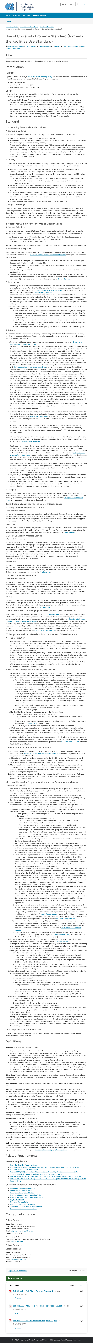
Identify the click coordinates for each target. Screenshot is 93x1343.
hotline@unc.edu (52, 614)
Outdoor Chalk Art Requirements (22, 1204)
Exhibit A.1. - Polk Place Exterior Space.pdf (33, 1291)
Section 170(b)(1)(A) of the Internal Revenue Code (41, 753)
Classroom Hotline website (44, 630)
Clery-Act (56, 46)
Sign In (85, 4)
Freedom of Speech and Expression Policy (26, 1195)
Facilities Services (47, 27)
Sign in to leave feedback (18, 1271)
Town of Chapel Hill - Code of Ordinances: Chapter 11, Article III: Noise (36, 1174)
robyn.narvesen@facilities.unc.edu (23, 1231)
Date (81, 1285)
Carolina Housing (62, 941)
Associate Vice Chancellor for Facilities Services (48, 255)
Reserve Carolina (64, 279)
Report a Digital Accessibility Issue (67, 1340)
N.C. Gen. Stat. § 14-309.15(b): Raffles (24, 1170)
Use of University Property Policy (40, 77)
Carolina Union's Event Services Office (48, 290)
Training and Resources (21, 15)
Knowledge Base (39, 15)
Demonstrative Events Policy (21, 1191)
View (19, 1298)
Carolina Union (69, 532)
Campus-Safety (45, 46)
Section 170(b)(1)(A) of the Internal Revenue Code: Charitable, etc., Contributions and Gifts (44, 1172)
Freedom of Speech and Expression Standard (27, 1197)
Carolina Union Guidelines (38, 416)
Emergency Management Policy (22, 1193)
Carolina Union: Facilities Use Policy (23, 1209)
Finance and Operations (29, 27)
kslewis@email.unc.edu (19, 1259)
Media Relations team (49, 914)
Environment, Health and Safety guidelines (30, 367)
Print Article (16, 1278)
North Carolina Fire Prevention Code (23, 1165)
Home (8, 15)
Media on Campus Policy (65, 919)
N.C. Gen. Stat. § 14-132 (70, 742)
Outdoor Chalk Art (31, 723)
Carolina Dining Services (43, 292)
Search (9, 21)
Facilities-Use (31, 46)
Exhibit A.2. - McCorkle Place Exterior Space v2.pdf (37, 1305)
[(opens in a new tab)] (19, 6)
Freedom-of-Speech (70, 46)
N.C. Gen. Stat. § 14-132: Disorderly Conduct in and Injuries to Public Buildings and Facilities (44, 1167)
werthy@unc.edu (17, 1241)
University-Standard (16, 46)
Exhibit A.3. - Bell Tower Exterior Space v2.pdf (35, 1320)
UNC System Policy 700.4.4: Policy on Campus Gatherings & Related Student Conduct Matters (45, 1176)
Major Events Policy (62, 935)
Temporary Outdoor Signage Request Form (51, 1150)
